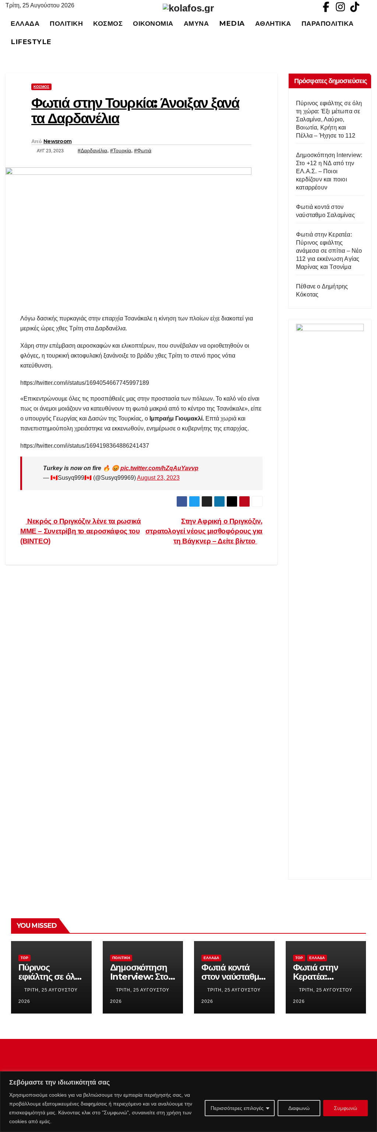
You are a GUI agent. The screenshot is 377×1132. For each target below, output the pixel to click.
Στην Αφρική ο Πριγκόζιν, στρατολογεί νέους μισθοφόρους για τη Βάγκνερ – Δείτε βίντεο (204, 531)
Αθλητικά (273, 23)
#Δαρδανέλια (92, 150)
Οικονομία (153, 23)
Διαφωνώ (299, 1108)
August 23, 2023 (158, 478)
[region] (188, 1101)
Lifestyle (31, 42)
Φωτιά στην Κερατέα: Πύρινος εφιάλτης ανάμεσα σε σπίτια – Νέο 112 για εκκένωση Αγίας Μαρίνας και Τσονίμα (329, 250)
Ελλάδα (25, 23)
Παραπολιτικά (328, 23)
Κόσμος (108, 23)
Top (24, 958)
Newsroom (57, 141)
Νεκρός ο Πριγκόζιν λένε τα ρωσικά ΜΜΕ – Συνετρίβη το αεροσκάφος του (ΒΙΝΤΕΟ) (80, 531)
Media (232, 23)
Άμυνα (196, 23)
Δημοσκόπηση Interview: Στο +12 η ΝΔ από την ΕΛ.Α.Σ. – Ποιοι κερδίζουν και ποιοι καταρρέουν (329, 171)
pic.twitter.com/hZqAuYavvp (159, 468)
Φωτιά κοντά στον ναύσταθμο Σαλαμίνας (232, 976)
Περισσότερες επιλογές (237, 1108)
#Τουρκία (120, 150)
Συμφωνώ (345, 1108)
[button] (369, 32)
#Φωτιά (142, 150)
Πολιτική (66, 23)
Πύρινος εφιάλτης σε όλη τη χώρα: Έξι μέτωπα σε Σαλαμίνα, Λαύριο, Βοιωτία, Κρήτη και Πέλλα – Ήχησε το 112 (329, 119)
